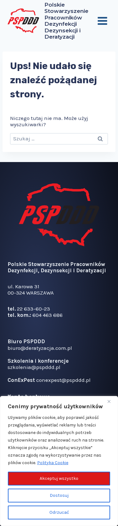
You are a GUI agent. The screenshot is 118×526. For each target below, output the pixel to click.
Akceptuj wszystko (59, 478)
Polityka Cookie (52, 462)
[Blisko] (111, 401)
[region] (59, 461)
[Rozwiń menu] (102, 21)
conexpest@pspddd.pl (63, 380)
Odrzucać (59, 512)
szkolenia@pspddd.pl (34, 367)
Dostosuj (59, 495)
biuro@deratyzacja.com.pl (40, 348)
